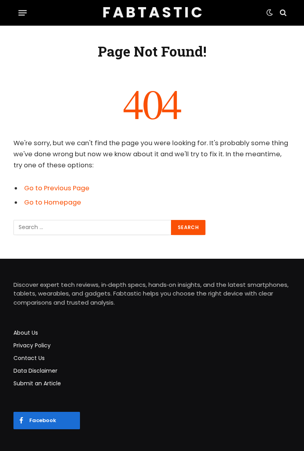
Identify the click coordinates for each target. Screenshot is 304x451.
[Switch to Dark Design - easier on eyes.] (269, 12)
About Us (25, 333)
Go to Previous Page (56, 188)
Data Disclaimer (35, 371)
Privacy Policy (32, 345)
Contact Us (29, 358)
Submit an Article (37, 383)
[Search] (282, 13)
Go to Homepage (52, 202)
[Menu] (23, 13)
